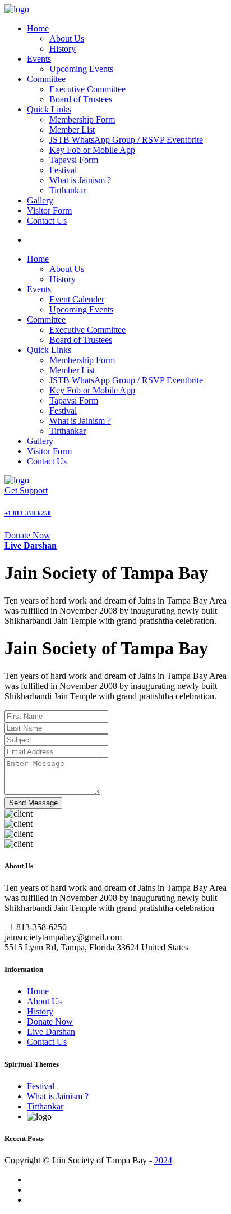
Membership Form (82, 119)
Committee (46, 79)
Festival (63, 170)
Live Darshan (51, 1031)
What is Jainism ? (80, 180)
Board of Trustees (80, 99)
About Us (66, 38)
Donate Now (27, 535)
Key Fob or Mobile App (92, 150)
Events (39, 59)
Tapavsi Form (73, 160)
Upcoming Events (81, 69)
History (62, 48)
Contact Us (47, 220)
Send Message (33, 803)
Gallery (40, 200)
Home (38, 28)
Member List (72, 129)
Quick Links (49, 109)
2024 (163, 1160)
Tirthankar (67, 190)
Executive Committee (87, 89)
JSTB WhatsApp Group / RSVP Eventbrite (126, 139)
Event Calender (76, 299)
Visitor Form (49, 210)
